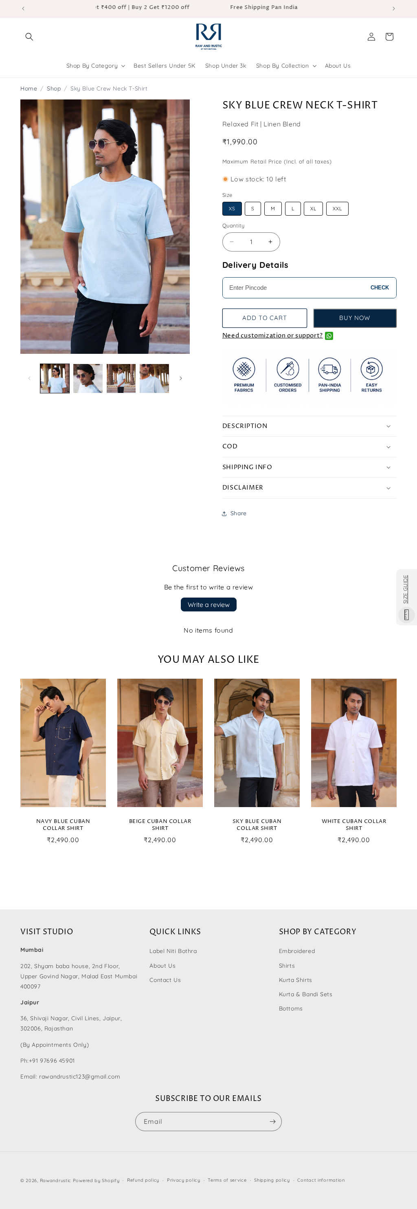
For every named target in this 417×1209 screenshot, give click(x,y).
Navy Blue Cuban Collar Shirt (63, 825)
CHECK (380, 288)
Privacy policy (183, 1180)
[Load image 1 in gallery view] (54, 378)
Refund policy (143, 1180)
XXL (337, 208)
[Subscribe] (272, 1121)
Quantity (233, 225)
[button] (29, 37)
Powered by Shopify (96, 1180)
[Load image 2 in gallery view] (87, 378)
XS (232, 208)
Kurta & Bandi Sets (306, 994)
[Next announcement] (394, 8)
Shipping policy (272, 1180)
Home (28, 88)
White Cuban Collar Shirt (354, 825)
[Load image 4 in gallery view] (154, 378)
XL (313, 208)
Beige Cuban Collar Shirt (160, 825)
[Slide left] (29, 378)
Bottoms (291, 1008)
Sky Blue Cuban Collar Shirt (257, 825)
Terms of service (227, 1180)
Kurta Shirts (295, 980)
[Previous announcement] (23, 8)
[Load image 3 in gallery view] (121, 378)
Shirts (287, 965)
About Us (162, 965)
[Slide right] (181, 378)
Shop (54, 88)
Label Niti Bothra (173, 951)
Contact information (321, 1180)
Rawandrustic (55, 1180)
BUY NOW (354, 318)
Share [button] (238, 513)
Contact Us (165, 980)
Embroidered (297, 951)
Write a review (209, 604)
